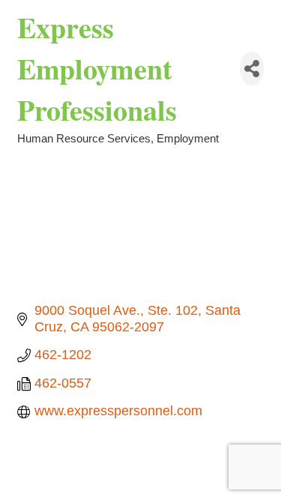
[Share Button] (252, 68)
